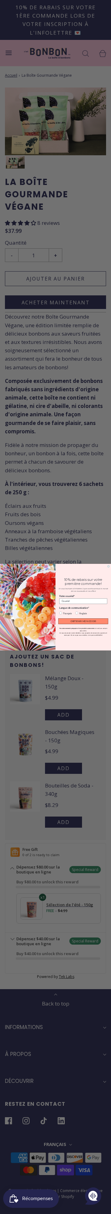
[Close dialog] (108, 566)
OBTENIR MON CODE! (83, 621)
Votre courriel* (67, 596)
